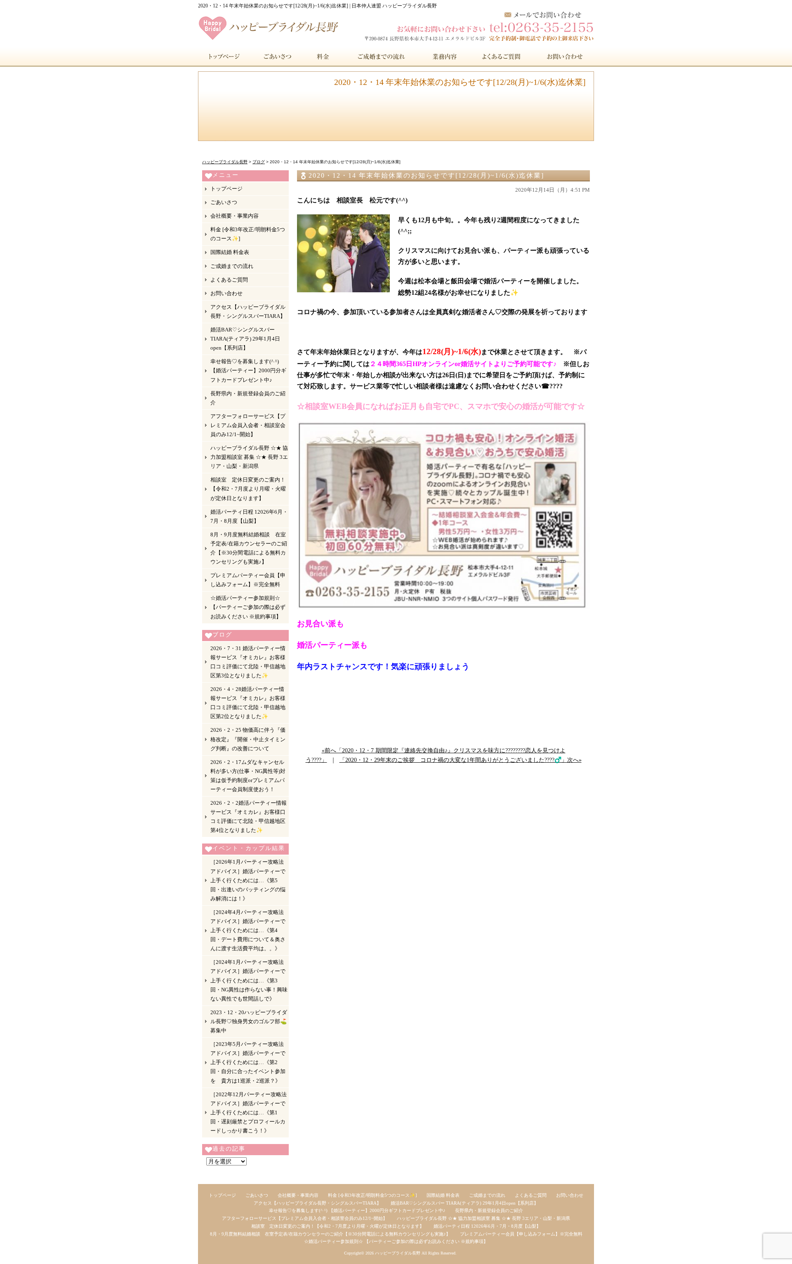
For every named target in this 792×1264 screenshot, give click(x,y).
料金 (323, 56)
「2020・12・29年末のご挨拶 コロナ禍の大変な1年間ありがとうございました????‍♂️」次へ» (460, 760)
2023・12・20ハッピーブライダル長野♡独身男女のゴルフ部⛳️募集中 (248, 1021)
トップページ (223, 56)
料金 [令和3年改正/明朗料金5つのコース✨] (247, 234)
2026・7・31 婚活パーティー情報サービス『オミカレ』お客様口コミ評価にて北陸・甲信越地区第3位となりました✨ (247, 662)
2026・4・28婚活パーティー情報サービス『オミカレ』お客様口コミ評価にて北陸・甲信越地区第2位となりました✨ (247, 702)
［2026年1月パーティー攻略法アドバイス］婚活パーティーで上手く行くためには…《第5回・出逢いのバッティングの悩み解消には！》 (247, 880)
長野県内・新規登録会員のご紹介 (247, 398)
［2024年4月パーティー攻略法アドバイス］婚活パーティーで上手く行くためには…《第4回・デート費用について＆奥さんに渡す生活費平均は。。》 (247, 930)
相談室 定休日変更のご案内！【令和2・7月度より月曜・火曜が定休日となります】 (248, 489)
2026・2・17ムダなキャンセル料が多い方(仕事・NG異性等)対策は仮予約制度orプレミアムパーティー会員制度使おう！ (247, 775)
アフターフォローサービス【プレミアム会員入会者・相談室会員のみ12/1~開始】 (247, 425)
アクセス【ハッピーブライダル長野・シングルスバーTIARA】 (247, 311)
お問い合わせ (563, 56)
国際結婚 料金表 (229, 252)
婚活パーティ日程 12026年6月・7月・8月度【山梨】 (249, 516)
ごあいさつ (275, 56)
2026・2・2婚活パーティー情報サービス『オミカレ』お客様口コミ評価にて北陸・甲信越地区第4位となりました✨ (248, 816)
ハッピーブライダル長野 (397, 1253)
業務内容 (445, 56)
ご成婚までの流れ (381, 56)
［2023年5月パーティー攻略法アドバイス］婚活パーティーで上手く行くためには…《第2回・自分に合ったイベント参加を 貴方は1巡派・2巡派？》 (247, 1062)
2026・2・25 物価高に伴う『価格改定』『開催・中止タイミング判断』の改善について (247, 739)
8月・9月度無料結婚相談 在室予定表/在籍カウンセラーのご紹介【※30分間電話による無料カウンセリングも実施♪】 (248, 548)
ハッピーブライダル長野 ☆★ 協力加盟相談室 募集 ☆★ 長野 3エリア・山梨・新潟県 (249, 457)
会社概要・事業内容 (234, 216)
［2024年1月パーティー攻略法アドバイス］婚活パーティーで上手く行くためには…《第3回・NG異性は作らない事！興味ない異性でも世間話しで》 (249, 980)
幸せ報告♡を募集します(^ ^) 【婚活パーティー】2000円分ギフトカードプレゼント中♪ (248, 370)
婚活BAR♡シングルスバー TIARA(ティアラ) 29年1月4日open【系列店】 (245, 339)
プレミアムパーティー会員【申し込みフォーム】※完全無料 (247, 579)
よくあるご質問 (502, 56)
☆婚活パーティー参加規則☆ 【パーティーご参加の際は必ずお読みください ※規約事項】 (247, 607)
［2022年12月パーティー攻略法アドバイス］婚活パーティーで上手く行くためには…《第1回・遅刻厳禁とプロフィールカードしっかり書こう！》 (248, 1112)
